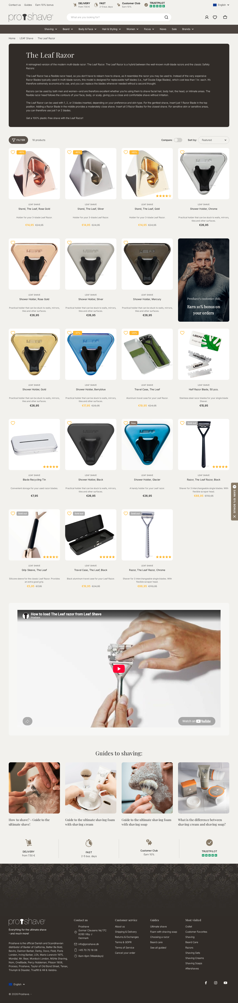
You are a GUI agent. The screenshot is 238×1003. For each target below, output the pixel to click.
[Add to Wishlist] (13, 152)
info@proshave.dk (88, 944)
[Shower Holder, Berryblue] (90, 354)
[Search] (166, 17)
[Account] (207, 17)
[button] (234, 501)
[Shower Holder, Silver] (90, 264)
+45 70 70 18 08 (87, 949)
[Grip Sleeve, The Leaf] (34, 534)
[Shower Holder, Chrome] (203, 173)
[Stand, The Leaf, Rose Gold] (34, 173)
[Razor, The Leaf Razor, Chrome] (147, 534)
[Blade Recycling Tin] (34, 444)
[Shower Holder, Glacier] (147, 444)
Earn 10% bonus (44, 4)
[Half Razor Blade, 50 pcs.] (203, 354)
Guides (28, 4)
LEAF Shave (26, 38)
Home (12, 38)
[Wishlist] (215, 17)
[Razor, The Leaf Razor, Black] (203, 444)
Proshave (23, 994)
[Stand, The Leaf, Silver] (90, 173)
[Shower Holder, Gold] (34, 354)
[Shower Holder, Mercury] (147, 264)
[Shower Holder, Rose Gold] (34, 264)
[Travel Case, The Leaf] (147, 354)
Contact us (15, 4)
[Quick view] (55, 155)
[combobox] (119, 17)
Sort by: (192, 139)
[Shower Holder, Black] (90, 444)
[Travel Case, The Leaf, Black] (90, 534)
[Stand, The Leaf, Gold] (147, 173)
